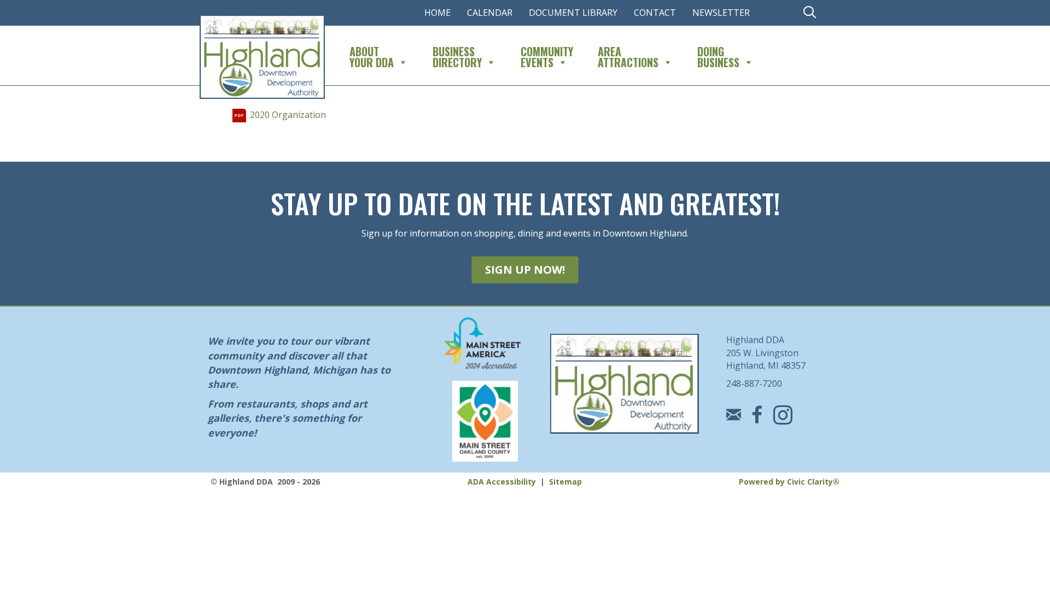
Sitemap (565, 481)
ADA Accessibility (502, 481)
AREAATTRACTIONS (628, 55)
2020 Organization (288, 115)
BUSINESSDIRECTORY (457, 55)
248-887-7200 (754, 383)
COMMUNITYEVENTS (547, 55)
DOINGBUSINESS (718, 55)
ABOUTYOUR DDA (371, 55)
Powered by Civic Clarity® (789, 481)
